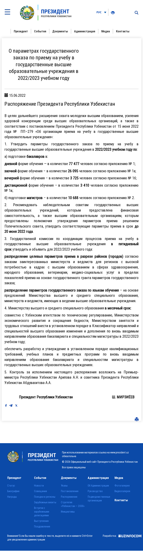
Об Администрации (98, 485)
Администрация (84, 31)
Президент (21, 31)
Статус (11, 485)
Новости (39, 485)
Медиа (105, 31)
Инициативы (68, 511)
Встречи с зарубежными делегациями (41, 511)
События (40, 31)
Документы (60, 31)
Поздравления (42, 526)
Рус (99, 12)
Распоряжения (69, 496)
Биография (13, 491)
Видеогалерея (122, 491)
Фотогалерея (122, 485)
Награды (12, 496)
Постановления (69, 491)
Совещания (40, 491)
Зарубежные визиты (45, 502)
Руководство (95, 491)
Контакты (122, 31)
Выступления (41, 521)
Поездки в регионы (44, 496)
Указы (64, 485)
